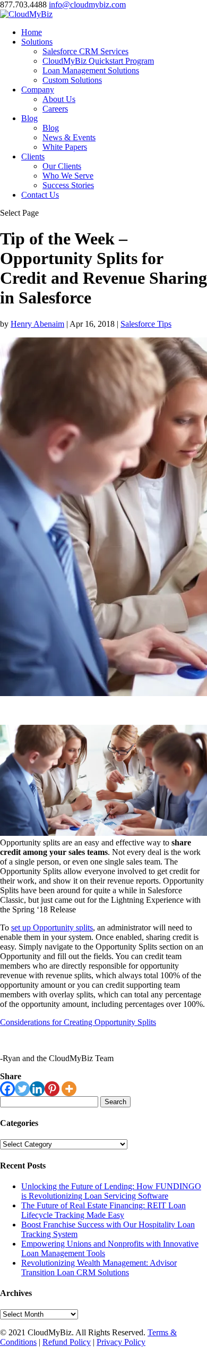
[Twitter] (22, 1088)
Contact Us (40, 194)
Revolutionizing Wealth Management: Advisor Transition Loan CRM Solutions (99, 1267)
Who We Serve (67, 175)
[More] (69, 1088)
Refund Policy (66, 1341)
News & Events (69, 137)
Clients (33, 156)
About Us (58, 99)
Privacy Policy (121, 1341)
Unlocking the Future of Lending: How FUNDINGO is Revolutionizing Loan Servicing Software (111, 1191)
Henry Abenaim (37, 323)
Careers (55, 108)
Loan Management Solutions (90, 70)
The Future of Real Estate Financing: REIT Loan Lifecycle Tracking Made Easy (103, 1210)
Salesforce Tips (145, 323)
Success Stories (68, 185)
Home (31, 32)
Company (37, 89)
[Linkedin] (37, 1088)
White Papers (64, 146)
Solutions (37, 41)
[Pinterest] (52, 1088)
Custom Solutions (72, 79)
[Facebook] (7, 1088)
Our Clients (61, 166)
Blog (29, 118)
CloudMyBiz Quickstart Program (98, 60)
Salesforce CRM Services (85, 51)
